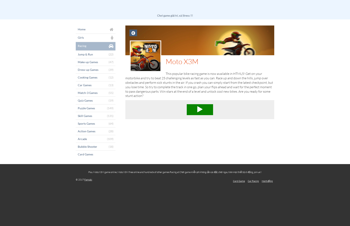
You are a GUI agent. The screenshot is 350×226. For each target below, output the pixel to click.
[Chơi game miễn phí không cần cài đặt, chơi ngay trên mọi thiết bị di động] (175, 7)
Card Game (239, 180)
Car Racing (253, 180)
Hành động (267, 180)
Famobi (88, 179)
